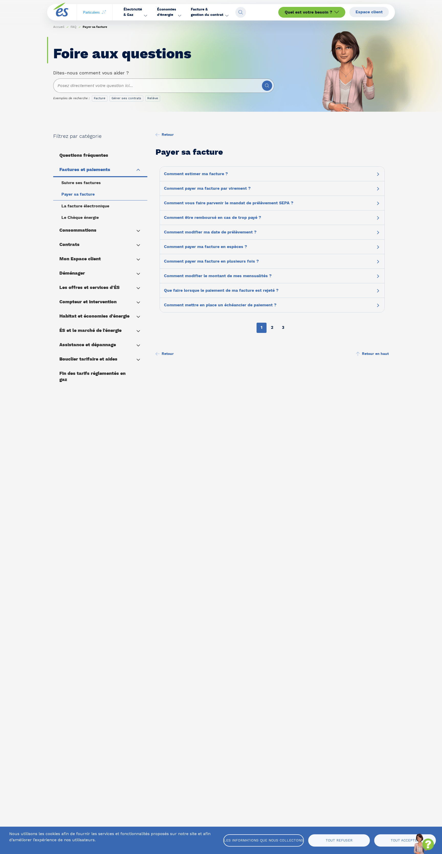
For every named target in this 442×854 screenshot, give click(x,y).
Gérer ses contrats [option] (126, 98)
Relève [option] (152, 98)
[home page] (61, 12)
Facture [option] (99, 98)
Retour (168, 135)
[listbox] (127, 99)
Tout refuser (339, 840)
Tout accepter (405, 840)
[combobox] (163, 85)
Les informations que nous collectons (263, 840)
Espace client (369, 12)
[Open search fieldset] (240, 12)
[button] (135, 12)
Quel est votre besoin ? (308, 12)
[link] (73, 27)
